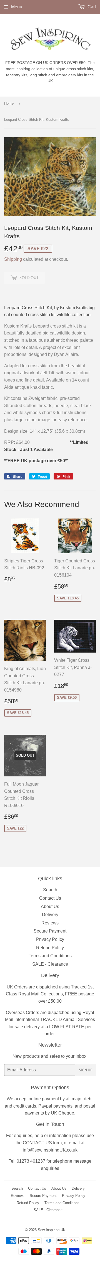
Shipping (13, 259)
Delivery (50, 914)
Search (50, 889)
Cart (91, 6)
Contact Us (50, 898)
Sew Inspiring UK (52, 1230)
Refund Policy (50, 947)
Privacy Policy (50, 939)
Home (9, 103)
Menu (16, 6)
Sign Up (85, 1070)
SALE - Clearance (50, 964)
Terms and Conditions (50, 955)
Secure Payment (50, 931)
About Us (50, 906)
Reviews (50, 923)
